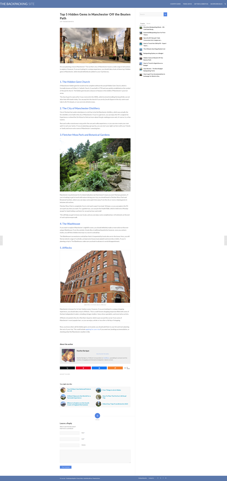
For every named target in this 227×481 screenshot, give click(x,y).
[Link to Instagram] (160, 478)
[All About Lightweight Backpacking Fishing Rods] (1, 240)
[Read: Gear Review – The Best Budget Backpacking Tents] (141, 69)
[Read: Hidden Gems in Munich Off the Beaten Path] (141, 58)
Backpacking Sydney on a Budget (153, 53)
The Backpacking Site (71, 478)
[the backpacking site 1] (17, 4)
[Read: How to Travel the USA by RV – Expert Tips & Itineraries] (141, 44)
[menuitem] (175, 4)
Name (83, 432)
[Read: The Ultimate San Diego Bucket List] (141, 49)
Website (83, 445)
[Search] (225, 4)
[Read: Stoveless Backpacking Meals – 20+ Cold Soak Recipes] (141, 28)
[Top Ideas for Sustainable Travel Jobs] (225, 240)
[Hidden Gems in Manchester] (95, 45)
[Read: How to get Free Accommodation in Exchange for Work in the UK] (141, 74)
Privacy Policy (80, 478)
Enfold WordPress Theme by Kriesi (92, 478)
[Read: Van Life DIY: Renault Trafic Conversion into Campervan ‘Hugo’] (141, 38)
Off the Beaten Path (67, 21)
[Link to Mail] (165, 478)
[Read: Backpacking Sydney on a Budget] (141, 54)
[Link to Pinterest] (158, 478)
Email (83, 439)
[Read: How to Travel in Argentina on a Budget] (141, 64)
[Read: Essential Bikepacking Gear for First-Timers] (141, 33)
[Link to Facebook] (163, 478)
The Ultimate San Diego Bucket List (154, 49)
